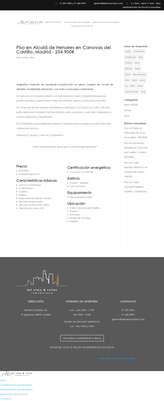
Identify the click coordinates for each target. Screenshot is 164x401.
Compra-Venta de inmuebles (77, 22)
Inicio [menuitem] (3, 380)
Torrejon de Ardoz (131, 92)
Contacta (138, 23)
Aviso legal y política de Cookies (116, 358)
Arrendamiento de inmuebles (106, 22)
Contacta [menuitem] (5, 398)
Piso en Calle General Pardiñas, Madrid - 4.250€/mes (135, 187)
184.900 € (128, 63)
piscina (142, 80)
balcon (127, 74)
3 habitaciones (130, 57)
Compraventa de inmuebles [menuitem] (16, 384)
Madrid (134, 80)
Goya (127, 80)
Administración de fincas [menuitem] (14, 394)
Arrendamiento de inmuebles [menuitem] (16, 389)
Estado (128, 110)
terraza (140, 86)
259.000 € (128, 69)
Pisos (32, 57)
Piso (126, 86)
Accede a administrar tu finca (82, 338)
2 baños (128, 51)
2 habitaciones (139, 51)
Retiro (133, 86)
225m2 (137, 63)
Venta (143, 92)
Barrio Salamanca (139, 74)
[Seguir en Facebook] (3, 3)
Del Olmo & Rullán (53, 22)
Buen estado (22, 57)
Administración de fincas (82, 26)
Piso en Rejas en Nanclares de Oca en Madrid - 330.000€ (135, 133)
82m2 (141, 57)
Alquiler (137, 69)
